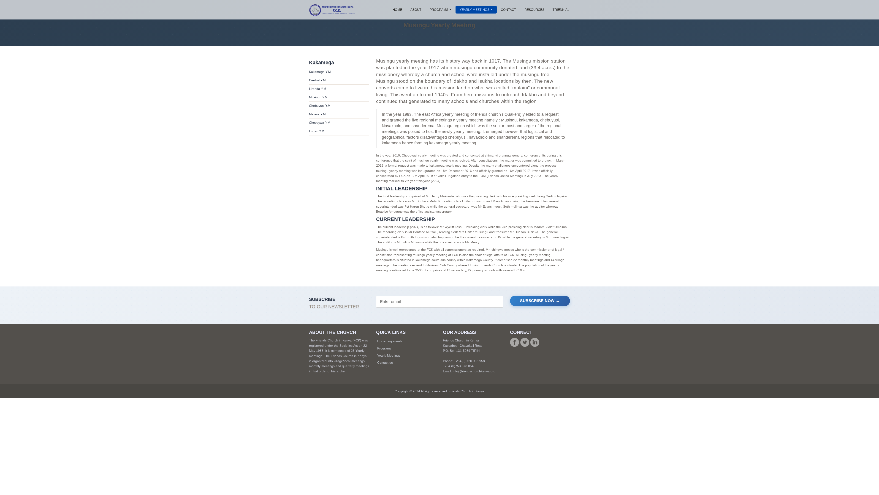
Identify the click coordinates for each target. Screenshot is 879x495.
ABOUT (415, 9)
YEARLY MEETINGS (475, 9)
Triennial (561, 9)
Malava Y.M (317, 114)
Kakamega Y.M (320, 72)
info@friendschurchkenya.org (474, 371)
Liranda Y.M (317, 89)
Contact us (385, 362)
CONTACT (508, 9)
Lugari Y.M (316, 131)
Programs (384, 348)
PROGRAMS (439, 9)
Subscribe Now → (540, 301)
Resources (534, 9)
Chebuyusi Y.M (320, 105)
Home (397, 9)
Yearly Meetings (388, 355)
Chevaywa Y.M (319, 122)
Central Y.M (317, 80)
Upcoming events (389, 341)
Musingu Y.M (318, 97)
